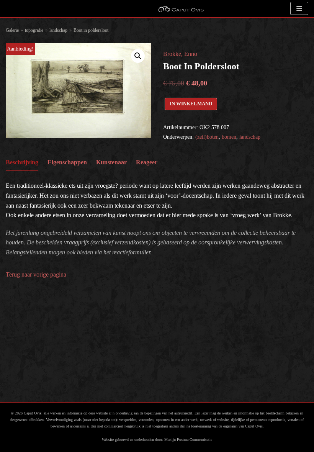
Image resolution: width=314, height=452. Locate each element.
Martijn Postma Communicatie (188, 439)
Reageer (146, 162)
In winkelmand (191, 103)
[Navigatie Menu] (299, 8)
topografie (34, 30)
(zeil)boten (207, 137)
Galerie (12, 30)
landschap (58, 30)
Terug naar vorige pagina (36, 274)
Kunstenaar (111, 162)
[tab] (22, 162)
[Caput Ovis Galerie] (181, 8)
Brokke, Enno (180, 54)
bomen (229, 137)
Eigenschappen (67, 162)
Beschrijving (22, 162)
